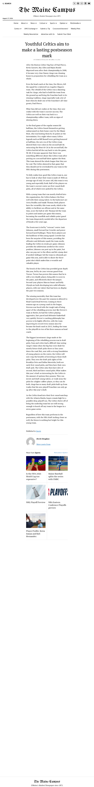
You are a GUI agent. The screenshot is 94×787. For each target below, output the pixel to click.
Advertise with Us (48, 34)
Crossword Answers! (60, 28)
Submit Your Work (64, 34)
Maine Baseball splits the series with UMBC (55, 476)
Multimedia (74, 23)
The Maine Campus (47, 10)
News (32, 23)
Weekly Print (75, 28)
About (23, 23)
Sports (52, 23)
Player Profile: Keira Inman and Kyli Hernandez (35, 534)
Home (16, 23)
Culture (42, 23)
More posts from (43, 444)
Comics (17, 28)
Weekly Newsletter (31, 34)
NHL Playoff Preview (35, 502)
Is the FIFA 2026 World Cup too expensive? (33, 476)
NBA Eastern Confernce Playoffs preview (57, 505)
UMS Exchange (30, 28)
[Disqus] (47, 570)
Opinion (62, 23)
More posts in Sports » (61, 452)
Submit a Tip (45, 28)
